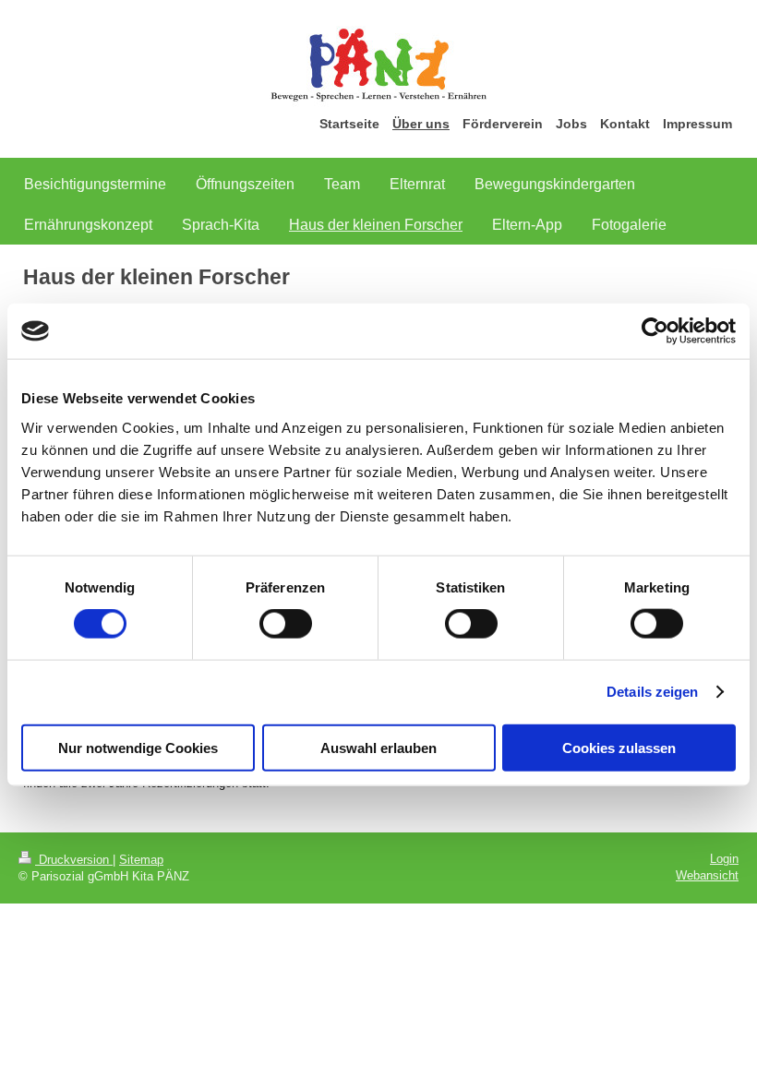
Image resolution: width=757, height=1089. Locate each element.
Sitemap (141, 860)
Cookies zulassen (619, 747)
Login (724, 859)
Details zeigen (652, 692)
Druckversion (74, 860)
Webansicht (707, 875)
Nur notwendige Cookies (138, 747)
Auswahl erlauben (378, 747)
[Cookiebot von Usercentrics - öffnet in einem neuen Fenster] (655, 331)
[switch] (285, 624)
